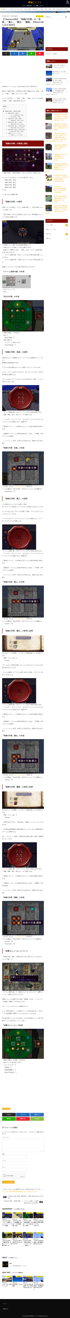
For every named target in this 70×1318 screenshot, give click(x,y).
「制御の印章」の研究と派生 (12, 111)
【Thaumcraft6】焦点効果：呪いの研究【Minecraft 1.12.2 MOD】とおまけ (56, 81)
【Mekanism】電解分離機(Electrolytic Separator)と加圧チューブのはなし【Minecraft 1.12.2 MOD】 (57, 209)
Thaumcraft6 (7, 1108)
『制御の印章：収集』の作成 (16, 120)
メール (4, 1160)
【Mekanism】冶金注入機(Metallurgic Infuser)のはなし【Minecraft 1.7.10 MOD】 (61, 126)
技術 (48, 234)
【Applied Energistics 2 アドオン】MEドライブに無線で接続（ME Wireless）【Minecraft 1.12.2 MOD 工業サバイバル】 (56, 137)
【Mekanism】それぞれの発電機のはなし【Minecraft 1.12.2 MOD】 (60, 157)
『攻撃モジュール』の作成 (16, 135)
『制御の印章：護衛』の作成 (16, 131)
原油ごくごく (35, 2)
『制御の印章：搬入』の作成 (16, 124)
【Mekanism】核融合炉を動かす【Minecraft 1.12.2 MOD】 (60, 146)
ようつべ (41, 5)
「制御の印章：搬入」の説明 (14, 122)
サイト (4, 1167)
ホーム (23, 5)
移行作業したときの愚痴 (59, 72)
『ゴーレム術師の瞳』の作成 (16, 115)
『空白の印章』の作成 (15, 116)
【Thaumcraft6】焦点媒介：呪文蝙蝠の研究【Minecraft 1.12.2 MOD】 (56, 91)
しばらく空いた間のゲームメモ (59, 66)
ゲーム (49, 225)
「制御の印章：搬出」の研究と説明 (16, 126)
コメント (5, 1137)
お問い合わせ (29, 5)
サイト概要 (35, 5)
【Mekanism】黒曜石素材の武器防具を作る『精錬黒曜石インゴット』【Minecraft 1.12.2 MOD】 (57, 167)
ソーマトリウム (19, 486)
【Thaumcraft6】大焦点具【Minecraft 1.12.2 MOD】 (59, 100)
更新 (48, 238)
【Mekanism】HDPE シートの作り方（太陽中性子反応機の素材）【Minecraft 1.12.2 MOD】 (57, 179)
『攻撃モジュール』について (14, 133)
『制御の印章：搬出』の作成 (16, 127)
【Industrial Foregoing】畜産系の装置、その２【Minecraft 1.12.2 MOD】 (60, 198)
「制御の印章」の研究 (12, 113)
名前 (3, 1154)
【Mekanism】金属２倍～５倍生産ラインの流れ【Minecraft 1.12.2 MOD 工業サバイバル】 (61, 117)
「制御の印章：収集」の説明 (14, 118)
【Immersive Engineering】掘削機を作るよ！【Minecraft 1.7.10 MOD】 (60, 189)
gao (10, 1263)
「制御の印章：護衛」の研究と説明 (16, 129)
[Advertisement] (23, 69)
